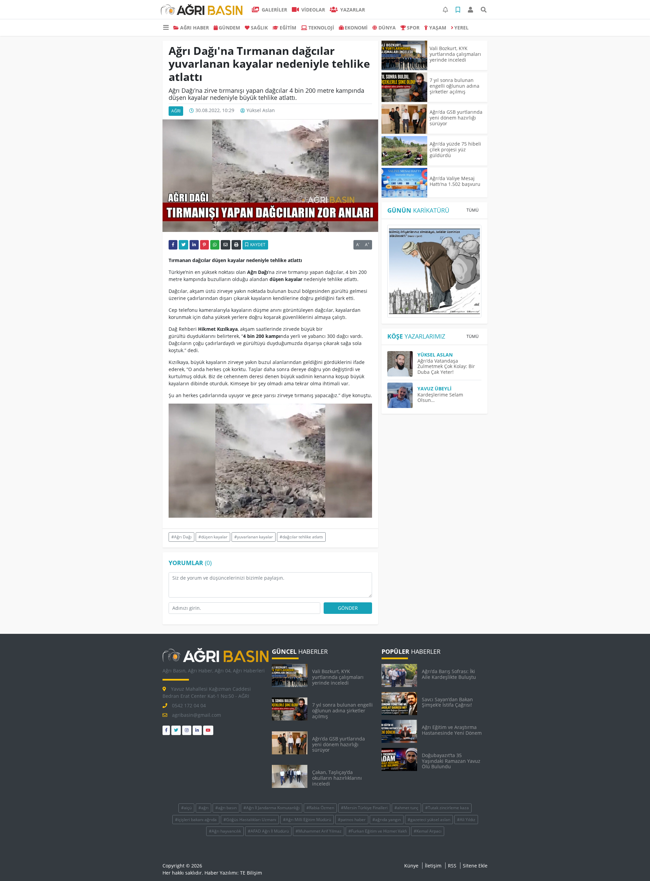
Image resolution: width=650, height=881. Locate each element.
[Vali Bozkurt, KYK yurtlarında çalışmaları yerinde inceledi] (404, 55)
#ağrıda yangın (386, 819)
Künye (411, 865)
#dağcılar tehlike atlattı (301, 537)
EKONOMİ (356, 27)
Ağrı (175, 111)
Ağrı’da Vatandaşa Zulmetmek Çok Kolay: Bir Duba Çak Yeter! (446, 366)
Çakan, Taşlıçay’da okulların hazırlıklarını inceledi (337, 778)
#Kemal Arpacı (427, 831)
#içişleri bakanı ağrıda (196, 819)
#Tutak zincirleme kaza (447, 808)
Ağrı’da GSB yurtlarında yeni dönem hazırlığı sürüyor (456, 118)
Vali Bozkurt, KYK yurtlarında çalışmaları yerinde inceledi (455, 54)
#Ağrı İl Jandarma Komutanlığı (271, 808)
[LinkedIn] (197, 730)
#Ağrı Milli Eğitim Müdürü (307, 819)
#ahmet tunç (406, 808)
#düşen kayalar (213, 537)
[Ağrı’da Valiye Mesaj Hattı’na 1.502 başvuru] (404, 182)
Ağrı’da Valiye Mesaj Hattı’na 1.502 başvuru (455, 181)
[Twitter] (176, 730)
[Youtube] (208, 730)
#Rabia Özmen (320, 808)
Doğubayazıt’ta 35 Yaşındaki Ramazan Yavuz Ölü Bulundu (451, 761)
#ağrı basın (226, 808)
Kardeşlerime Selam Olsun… (440, 397)
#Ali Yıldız (466, 819)
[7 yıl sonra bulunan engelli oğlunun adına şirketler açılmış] (404, 87)
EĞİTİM (288, 27)
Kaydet (257, 245)
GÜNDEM (229, 27)
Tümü (473, 210)
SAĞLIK (259, 27)
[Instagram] (186, 730)
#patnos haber (352, 819)
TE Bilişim (251, 872)
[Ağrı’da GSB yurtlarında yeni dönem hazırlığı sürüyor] (404, 119)
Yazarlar (352, 9)
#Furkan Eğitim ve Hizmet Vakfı (377, 831)
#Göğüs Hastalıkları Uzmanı (249, 819)
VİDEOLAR (312, 9)
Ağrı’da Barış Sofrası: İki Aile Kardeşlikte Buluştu (449, 674)
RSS (452, 865)
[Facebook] (166, 730)
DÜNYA (387, 27)
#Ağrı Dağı (181, 537)
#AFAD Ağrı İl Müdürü (268, 831)
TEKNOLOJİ (321, 27)
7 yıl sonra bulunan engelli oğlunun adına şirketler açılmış (454, 86)
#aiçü (186, 808)
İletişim (433, 865)
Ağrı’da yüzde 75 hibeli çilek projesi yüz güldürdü (455, 149)
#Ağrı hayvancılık (225, 831)
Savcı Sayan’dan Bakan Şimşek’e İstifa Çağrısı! (447, 702)
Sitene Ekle (475, 865)
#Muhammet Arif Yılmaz (319, 831)
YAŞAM (437, 27)
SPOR (413, 27)
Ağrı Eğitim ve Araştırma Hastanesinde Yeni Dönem (452, 730)
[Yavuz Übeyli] (402, 395)
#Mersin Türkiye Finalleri (364, 808)
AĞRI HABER (194, 27)
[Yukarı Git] (632, 864)
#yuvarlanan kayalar (253, 537)
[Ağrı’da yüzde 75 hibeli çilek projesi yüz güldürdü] (404, 151)
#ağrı (203, 808)
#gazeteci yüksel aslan (429, 819)
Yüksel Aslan (260, 110)
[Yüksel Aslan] (402, 364)
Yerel (461, 27)
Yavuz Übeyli (434, 388)
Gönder (348, 608)
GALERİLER (273, 9)
